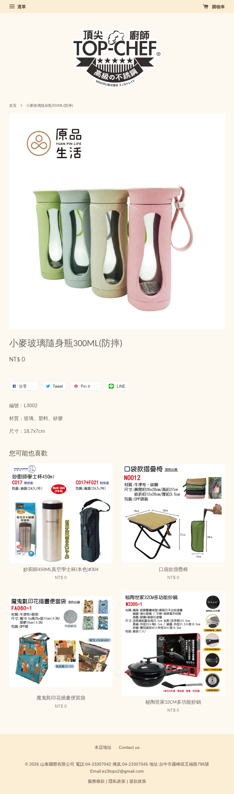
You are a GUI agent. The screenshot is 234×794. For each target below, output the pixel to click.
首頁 (12, 105)
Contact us (129, 747)
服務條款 (96, 781)
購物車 (218, 6)
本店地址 (103, 747)
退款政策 (137, 781)
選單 (21, 6)
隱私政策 (117, 781)
